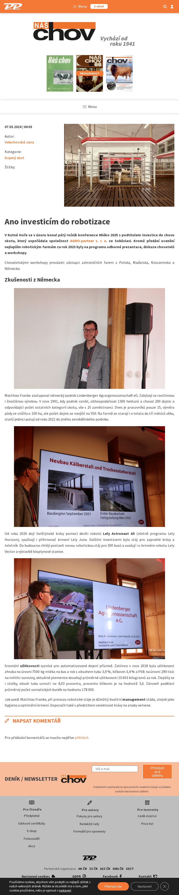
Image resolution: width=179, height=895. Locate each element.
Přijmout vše (113, 886)
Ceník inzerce (147, 816)
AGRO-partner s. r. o (88, 240)
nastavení (65, 890)
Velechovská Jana (19, 142)
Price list (147, 824)
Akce (31, 846)
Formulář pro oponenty (89, 831)
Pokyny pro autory (89, 816)
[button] (157, 771)
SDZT (130, 869)
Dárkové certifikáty (31, 823)
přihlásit (82, 737)
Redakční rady (89, 824)
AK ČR (82, 869)
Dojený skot (14, 157)
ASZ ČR (105, 869)
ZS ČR (93, 869)
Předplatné (32, 816)
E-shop (32, 831)
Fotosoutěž (32, 838)
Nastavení (144, 886)
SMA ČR (118, 869)
